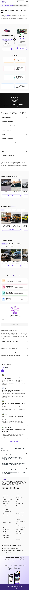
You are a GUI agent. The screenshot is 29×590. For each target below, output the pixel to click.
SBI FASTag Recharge (7, 499)
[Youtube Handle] (18, 488)
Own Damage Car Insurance (6, 532)
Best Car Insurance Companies (20, 534)
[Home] (3, 2)
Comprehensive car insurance (7, 523)
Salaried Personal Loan (20, 537)
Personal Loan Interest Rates (7, 526)
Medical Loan (6, 529)
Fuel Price (18, 505)
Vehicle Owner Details (20, 515)
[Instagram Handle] (3, 488)
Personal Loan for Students (19, 530)
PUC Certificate (6, 535)
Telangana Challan (6, 501)
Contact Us (5, 495)
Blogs (4, 497)
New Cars (18, 495)
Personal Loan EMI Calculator (20, 513)
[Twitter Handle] (10, 488)
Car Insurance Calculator (19, 518)
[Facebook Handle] (7, 488)
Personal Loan (19, 510)
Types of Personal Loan (20, 527)
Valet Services (6, 505)
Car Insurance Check (20, 521)
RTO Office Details (19, 507)
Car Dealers (5, 517)
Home (3, 5)
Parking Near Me (19, 503)
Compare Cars (8, 5)
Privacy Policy (16, 588)
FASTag (17, 501)
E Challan (18, 499)
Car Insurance (19, 497)
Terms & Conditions (8, 588)
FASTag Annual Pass (7, 511)
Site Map (22, 588)
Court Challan (6, 537)
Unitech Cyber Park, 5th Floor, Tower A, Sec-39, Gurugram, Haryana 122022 (13, 551)
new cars (7, 15)
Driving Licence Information (6, 508)
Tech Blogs (5, 503)
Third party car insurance (19, 524)
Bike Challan (18, 539)
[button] (14, 379)
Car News (5, 513)
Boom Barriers (6, 520)
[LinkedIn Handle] (14, 488)
